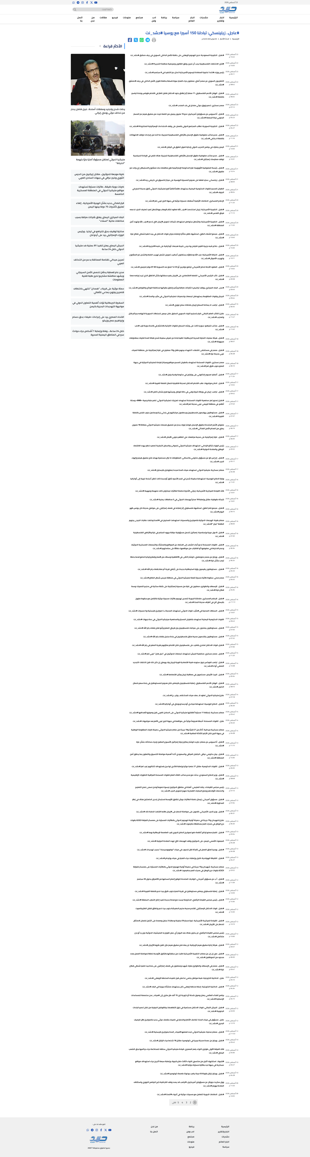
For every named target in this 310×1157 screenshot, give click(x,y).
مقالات (103, 17)
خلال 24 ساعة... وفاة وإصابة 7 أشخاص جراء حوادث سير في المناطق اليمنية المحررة (98, 333)
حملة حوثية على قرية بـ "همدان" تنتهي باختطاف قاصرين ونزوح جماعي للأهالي (98, 290)
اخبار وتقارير (220, 19)
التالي (174, 1102)
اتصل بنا (79, 19)
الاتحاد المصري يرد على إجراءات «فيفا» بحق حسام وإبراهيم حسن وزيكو (98, 319)
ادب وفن (154, 19)
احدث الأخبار (224, 38)
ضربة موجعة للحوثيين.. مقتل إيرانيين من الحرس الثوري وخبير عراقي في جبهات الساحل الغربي (99, 176)
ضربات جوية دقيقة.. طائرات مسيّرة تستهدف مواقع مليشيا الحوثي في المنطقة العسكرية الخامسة (100, 190)
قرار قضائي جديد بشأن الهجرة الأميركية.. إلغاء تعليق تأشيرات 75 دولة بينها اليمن (100, 205)
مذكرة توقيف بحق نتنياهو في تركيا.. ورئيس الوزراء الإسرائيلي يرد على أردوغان (101, 233)
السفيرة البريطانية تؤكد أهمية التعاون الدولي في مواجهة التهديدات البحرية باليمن (98, 305)
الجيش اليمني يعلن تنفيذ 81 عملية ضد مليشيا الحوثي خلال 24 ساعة (99, 247)
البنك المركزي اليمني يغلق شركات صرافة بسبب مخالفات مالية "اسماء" (99, 219)
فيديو (115, 17)
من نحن (93, 19)
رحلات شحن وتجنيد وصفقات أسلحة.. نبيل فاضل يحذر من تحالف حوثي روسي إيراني (98, 111)
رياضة (164, 17)
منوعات (127, 17)
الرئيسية (233, 17)
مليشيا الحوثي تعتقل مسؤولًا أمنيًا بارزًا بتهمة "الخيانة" (100, 161)
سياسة (175, 17)
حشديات (204, 17)
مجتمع (139, 17)
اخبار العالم (192, 19)
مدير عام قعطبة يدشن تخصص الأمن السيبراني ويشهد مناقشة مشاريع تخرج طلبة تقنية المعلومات (100, 276)
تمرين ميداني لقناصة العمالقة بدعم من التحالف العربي (99, 261)
